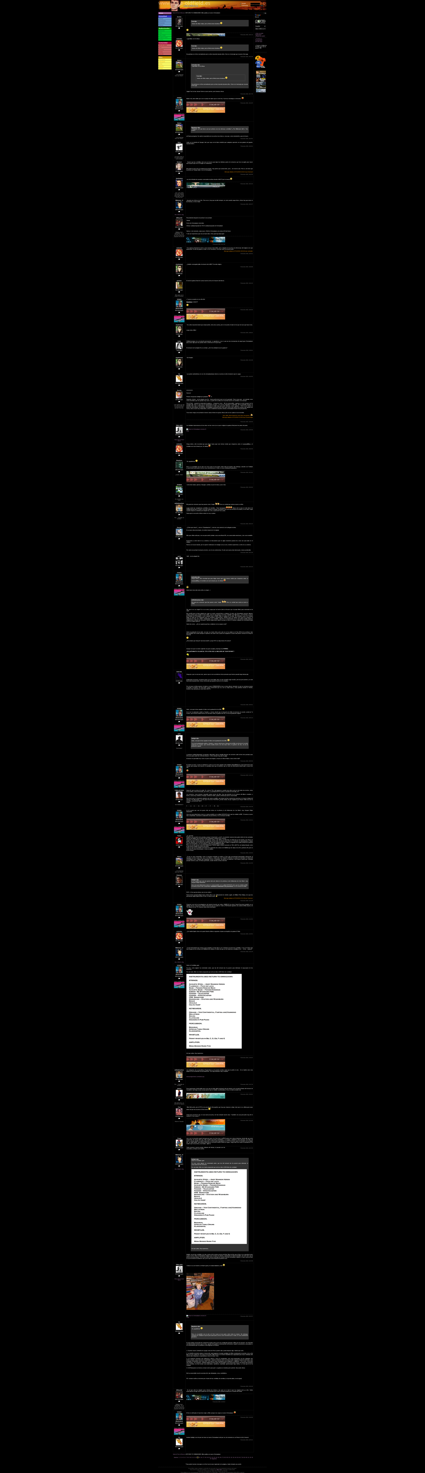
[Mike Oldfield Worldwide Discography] (260, 22)
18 (205, 1457)
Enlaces (161, 25)
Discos (182, 13)
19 (207, 1457)
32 (231, 1457)
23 (214, 1457)
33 (233, 1457)
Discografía (162, 59)
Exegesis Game (163, 37)
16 (201, 1457)
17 (203, 1457)
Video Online (162, 35)
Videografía (162, 61)
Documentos (162, 20)
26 (220, 1457)
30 (227, 1457)
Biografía (161, 66)
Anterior (176, 1457)
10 (190, 1457)
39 (244, 1457)
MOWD (161, 68)
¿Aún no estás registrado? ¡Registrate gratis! (260, 35)
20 (209, 1457)
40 (246, 1457)
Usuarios (161, 49)
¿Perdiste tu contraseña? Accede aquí (258, 40)
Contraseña (245, 5)
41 (248, 1457)
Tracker (161, 39)
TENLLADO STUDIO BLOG (179, 440)
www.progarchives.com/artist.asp (195, 1076)
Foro (160, 47)
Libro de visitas (163, 45)
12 (194, 1457)
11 (192, 1457)
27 (222, 1457)
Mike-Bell (219, 1469)
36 (239, 1457)
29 (226, 1457)
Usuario (244, 3)
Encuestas (162, 23)
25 (218, 1457)
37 (241, 1457)
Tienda (161, 51)
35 (237, 1457)
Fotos (160, 33)
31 (229, 1457)
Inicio (161, 13)
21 (211, 1457)
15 (199, 1457)
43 (252, 1457)
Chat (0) (161, 54)
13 (195, 1457)
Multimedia (162, 30)
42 (250, 1457)
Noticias (161, 18)
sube (187, 431)
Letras (160, 64)
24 (216, 1457)
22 (212, 1457)
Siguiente (214, 1458)
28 (224, 1457)
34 (235, 1457)
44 (210, 1458)
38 (242, 1457)
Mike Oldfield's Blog (179, 214)
